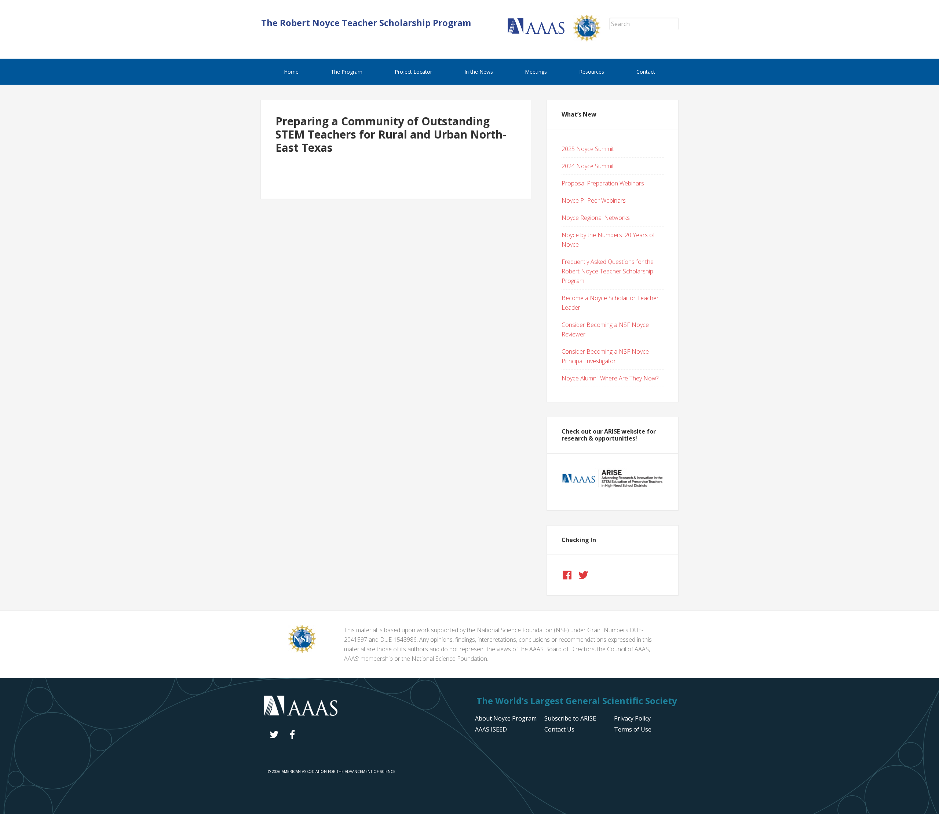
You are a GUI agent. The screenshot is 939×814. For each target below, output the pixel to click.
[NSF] (302, 651)
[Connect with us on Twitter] (583, 575)
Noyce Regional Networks (596, 218)
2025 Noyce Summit (588, 149)
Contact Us (559, 729)
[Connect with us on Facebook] (567, 575)
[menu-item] (632, 718)
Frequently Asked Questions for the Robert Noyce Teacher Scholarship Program (608, 271)
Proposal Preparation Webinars (603, 183)
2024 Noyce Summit (588, 166)
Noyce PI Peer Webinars (594, 200)
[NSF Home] (591, 39)
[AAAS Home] (540, 32)
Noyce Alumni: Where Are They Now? (610, 378)
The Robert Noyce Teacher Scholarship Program (366, 22)
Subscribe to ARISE (570, 718)
